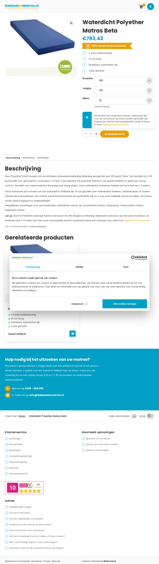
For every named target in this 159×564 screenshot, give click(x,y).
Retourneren (16, 444)
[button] (71, 23)
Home (21, 416)
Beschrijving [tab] (13, 157)
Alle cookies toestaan (124, 303)
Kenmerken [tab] (29, 157)
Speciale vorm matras (98, 438)
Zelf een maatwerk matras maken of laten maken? (37, 536)
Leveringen (15, 438)
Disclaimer (36, 561)
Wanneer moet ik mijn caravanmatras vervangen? (36, 548)
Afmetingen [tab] (43, 157)
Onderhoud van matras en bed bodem (30, 524)
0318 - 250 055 (34, 388)
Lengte (87, 88)
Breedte (88, 78)
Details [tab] (79, 267)
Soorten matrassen (19, 512)
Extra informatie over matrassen (26, 530)
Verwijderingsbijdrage (20, 456)
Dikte (86, 98)
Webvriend (110, 561)
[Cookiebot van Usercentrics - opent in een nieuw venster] (133, 258)
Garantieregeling (18, 462)
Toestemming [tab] (32, 267)
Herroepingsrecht (18, 473)
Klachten (14, 467)
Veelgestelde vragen (20, 506)
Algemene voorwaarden (17, 561)
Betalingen (15, 450)
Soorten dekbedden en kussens (26, 518)
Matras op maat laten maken (102, 444)
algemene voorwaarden (115, 124)
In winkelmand (114, 134)
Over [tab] (126, 267)
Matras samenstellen (97, 450)
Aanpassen (77, 303)
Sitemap (56, 561)
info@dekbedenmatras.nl (46, 395)
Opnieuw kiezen (102, 106)
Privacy (47, 561)
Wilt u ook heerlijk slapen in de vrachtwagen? (33, 542)
